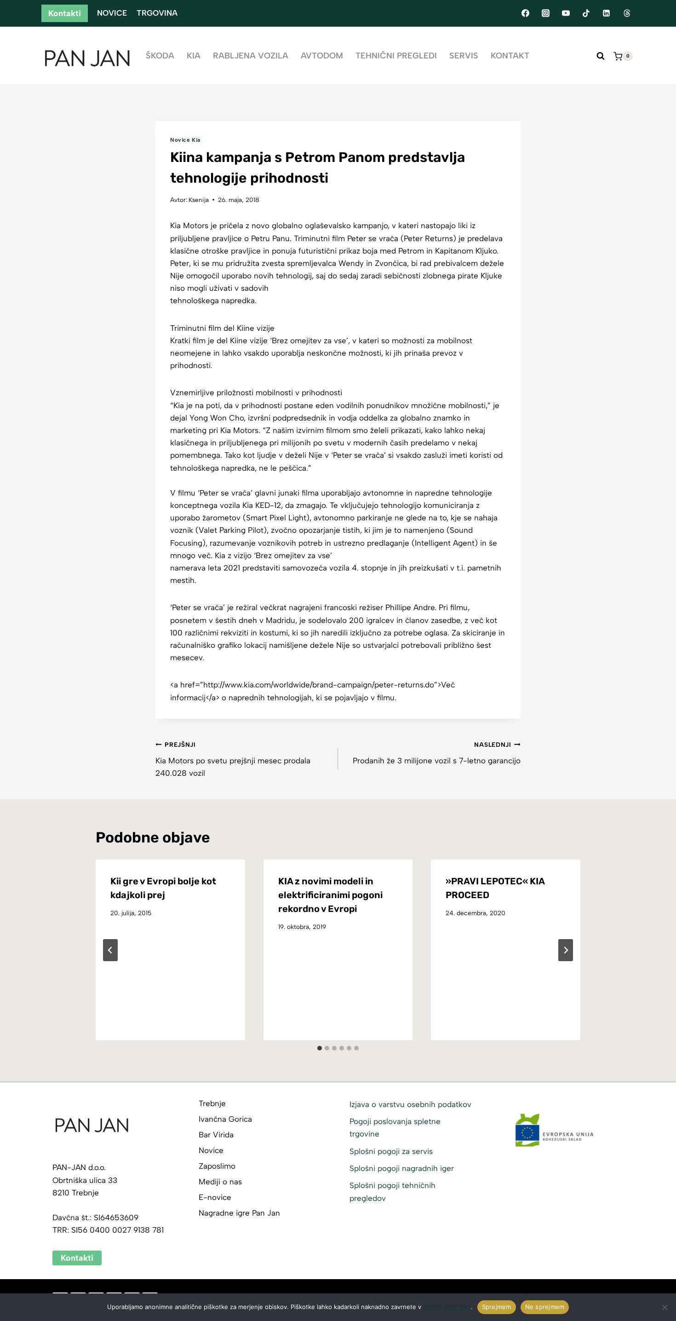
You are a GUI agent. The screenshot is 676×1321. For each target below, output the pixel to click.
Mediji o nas (220, 1181)
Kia (194, 56)
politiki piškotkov (447, 1306)
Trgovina (157, 12)
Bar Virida (216, 1134)
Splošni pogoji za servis (391, 1151)
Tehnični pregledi (396, 56)
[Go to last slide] (110, 950)
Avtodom (322, 56)
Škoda (160, 56)
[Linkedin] (606, 13)
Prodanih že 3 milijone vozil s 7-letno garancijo (437, 753)
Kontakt (510, 56)
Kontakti (64, 13)
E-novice (215, 1197)
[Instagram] (545, 13)
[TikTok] (586, 13)
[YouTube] (565, 13)
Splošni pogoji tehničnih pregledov (392, 1191)
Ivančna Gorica (225, 1119)
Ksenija (199, 199)
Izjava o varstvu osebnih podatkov (410, 1104)
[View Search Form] (600, 56)
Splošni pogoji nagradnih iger (401, 1168)
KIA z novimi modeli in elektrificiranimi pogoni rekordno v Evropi (330, 895)
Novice (112, 12)
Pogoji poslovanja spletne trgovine (395, 1127)
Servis (463, 56)
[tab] (319, 1048)
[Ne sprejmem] (664, 1307)
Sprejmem (496, 1306)
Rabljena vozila (250, 56)
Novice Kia (185, 140)
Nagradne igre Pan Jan (239, 1212)
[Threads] (627, 13)
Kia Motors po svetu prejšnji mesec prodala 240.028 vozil (232, 759)
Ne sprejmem (545, 1306)
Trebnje (212, 1103)
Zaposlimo (217, 1166)
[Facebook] (525, 13)
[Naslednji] (565, 950)
